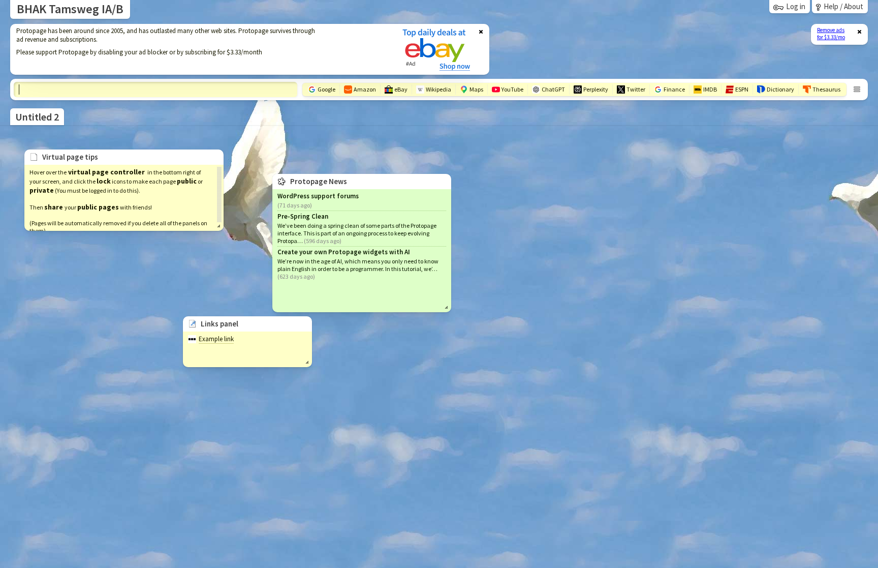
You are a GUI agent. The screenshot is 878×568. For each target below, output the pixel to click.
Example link (216, 339)
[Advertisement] (200, 49)
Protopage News (318, 181)
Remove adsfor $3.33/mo (831, 33)
